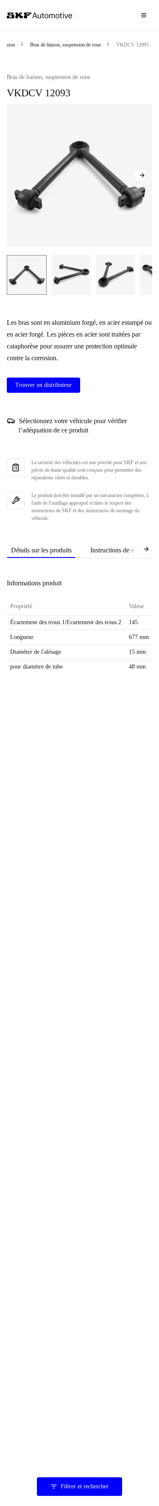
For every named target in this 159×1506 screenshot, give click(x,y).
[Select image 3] (115, 275)
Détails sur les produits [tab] (41, 550)
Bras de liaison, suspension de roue (65, 45)
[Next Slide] (140, 175)
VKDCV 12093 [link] (132, 45)
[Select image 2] (71, 275)
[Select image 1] (27, 275)
